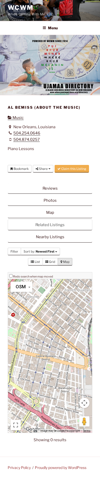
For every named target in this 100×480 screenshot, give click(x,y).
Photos (50, 200)
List (37, 262)
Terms (87, 430)
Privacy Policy (19, 467)
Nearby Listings (50, 237)
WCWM (20, 7)
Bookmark (21, 169)
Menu (53, 28)
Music (18, 117)
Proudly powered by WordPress (60, 467)
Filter (14, 251)
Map (50, 212)
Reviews (50, 188)
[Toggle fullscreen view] (16, 425)
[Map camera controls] (84, 403)
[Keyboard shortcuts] (35, 431)
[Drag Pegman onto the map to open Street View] (84, 421)
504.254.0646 (26, 133)
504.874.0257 (26, 139)
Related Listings (50, 225)
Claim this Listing (73, 169)
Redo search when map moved (33, 276)
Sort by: (39, 251)
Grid (51, 262)
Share (43, 169)
